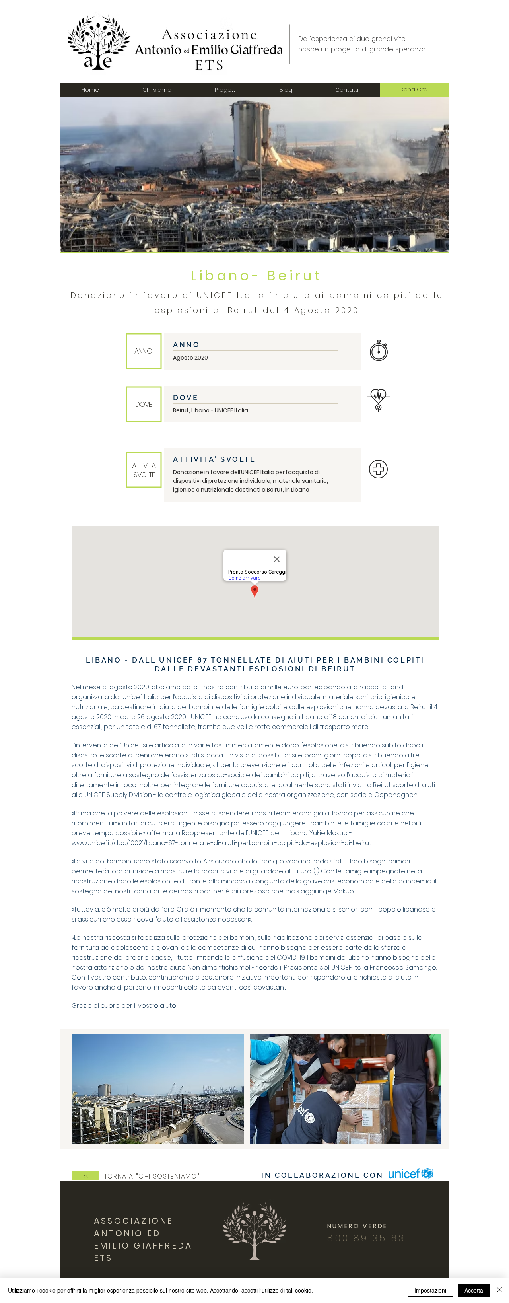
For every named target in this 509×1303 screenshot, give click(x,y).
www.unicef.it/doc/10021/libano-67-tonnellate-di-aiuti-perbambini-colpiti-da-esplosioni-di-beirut (221, 843)
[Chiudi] (499, 1290)
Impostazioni (430, 1290)
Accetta (473, 1290)
